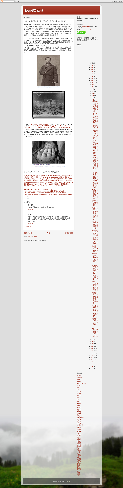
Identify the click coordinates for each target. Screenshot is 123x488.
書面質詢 (79, 427)
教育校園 (79, 431)
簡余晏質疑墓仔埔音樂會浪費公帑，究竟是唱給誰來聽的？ (95, 322)
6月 (93, 95)
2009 (92, 350)
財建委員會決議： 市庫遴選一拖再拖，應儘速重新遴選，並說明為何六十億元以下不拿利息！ (95, 147)
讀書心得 (79, 401)
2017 (92, 69)
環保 (78, 397)
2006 (92, 357)
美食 (78, 471)
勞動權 (78, 473)
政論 (78, 387)
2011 (92, 346)
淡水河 (78, 453)
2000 (92, 366)
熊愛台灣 (79, 439)
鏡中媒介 (79, 385)
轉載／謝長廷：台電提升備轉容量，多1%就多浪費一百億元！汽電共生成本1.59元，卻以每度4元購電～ (95, 237)
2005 (92, 359)
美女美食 (79, 445)
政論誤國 (79, 443)
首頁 (48, 233)
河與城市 (79, 467)
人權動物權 (79, 377)
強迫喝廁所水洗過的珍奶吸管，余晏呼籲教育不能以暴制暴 (95, 269)
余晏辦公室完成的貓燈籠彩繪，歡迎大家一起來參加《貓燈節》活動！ (95, 106)
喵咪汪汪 (79, 411)
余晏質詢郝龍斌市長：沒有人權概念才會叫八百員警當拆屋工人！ (95, 258)
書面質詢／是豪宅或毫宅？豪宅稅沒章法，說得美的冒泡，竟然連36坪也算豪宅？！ (95, 213)
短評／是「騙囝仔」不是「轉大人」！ (95, 277)
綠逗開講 (79, 475)
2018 (92, 67)
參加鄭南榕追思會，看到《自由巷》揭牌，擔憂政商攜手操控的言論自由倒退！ (95, 298)
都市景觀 (79, 403)
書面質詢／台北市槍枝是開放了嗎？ (95, 203)
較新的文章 (28, 233)
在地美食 (79, 423)
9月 (93, 89)
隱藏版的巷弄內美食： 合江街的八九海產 (95, 249)
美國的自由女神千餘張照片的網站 (38, 124)
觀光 (78, 437)
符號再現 (79, 421)
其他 (78, 457)
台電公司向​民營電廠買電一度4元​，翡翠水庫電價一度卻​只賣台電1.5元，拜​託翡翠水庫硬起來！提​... (95, 132)
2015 (92, 74)
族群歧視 (79, 409)
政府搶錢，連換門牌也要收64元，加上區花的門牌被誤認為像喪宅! (95, 286)
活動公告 (79, 407)
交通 (78, 389)
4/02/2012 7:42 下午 (33, 209)
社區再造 (79, 461)
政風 (78, 449)
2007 (92, 355)
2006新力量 (80, 425)
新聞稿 (78, 405)
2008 (92, 353)
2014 (92, 76)
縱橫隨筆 (79, 393)
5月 (93, 97)
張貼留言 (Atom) (32, 236)
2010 (92, 348)
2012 (92, 80)
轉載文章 (79, 447)
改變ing (78, 395)
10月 (93, 86)
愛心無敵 (79, 415)
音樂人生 (79, 419)
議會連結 (79, 465)
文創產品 (79, 459)
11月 (93, 84)
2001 (92, 364)
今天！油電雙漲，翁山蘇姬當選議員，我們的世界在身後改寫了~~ (95, 332)
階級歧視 (79, 463)
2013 (92, 78)
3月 (93, 339)
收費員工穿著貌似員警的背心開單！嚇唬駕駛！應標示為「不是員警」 (95, 194)
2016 (92, 71)
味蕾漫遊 (79, 455)
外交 (78, 433)
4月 (93, 100)
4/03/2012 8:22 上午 (33, 223)
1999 (92, 368)
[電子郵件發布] (28, 198)
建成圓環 (79, 441)
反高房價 (79, 469)
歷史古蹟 (79, 391)
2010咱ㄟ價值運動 (81, 383)
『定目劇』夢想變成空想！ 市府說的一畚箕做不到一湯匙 (95, 225)
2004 (92, 361)
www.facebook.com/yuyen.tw (87, 30)
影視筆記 (79, 429)
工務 (78, 399)
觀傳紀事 (79, 435)
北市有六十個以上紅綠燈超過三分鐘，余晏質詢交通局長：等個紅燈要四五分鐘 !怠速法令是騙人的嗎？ (95, 163)
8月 (93, 91)
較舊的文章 (69, 233)
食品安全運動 (80, 417)
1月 (93, 343)
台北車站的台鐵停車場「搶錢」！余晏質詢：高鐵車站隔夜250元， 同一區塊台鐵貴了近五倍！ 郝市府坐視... (95, 180)
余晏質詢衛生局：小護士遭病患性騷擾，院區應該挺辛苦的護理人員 (95, 118)
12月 (93, 82)
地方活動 (79, 413)
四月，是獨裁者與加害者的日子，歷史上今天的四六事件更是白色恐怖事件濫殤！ (95, 311)
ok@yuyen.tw (86, 26)
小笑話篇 (79, 451)
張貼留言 (28, 226)
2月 (93, 341)
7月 (93, 93)
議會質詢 (79, 381)
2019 (92, 65)
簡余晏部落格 (34, 10)
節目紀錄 (79, 375)
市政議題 (79, 379)
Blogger (68, 481)
